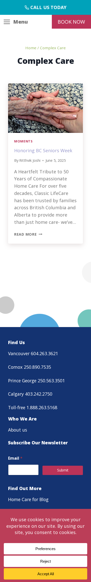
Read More (28, 234)
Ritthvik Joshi (29, 160)
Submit (63, 470)
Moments (23, 141)
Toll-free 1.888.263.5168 (32, 407)
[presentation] (45, 108)
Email (15, 458)
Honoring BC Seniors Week (43, 150)
